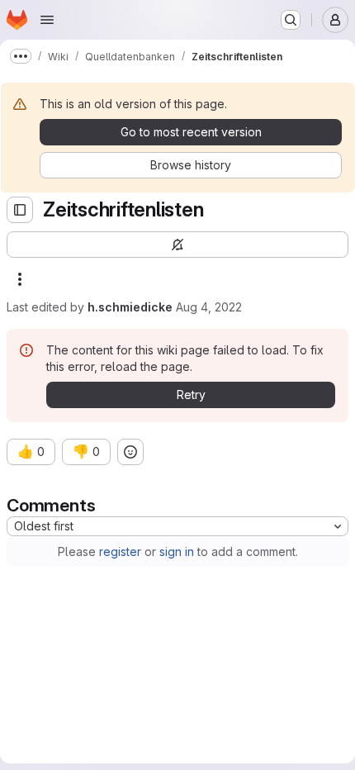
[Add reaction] (130, 452)
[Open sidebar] (20, 210)
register (120, 551)
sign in (176, 551)
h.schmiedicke (130, 307)
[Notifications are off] (177, 244)
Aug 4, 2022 (209, 307)
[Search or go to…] (291, 20)
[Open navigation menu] (47, 20)
